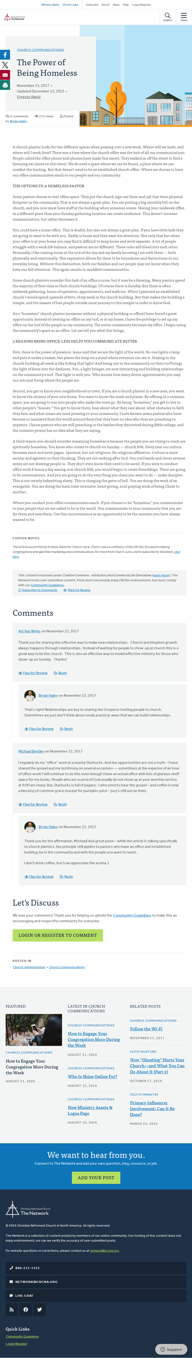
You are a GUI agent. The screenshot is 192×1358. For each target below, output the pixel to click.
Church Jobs (70, 5)
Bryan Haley (18, 121)
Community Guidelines (47, 585)
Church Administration (29, 967)
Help (126, 5)
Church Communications (40, 50)
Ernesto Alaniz (29, 97)
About (106, 5)
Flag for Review (35, 673)
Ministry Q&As (50, 5)
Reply (62, 673)
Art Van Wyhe (29, 631)
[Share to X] (5, 65)
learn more (161, 575)
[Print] (5, 85)
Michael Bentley (31, 752)
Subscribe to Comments (39, 590)
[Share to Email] (5, 75)
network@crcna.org (104, 1251)
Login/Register (141, 5)
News (116, 5)
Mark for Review (79, 590)
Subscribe (92, 5)
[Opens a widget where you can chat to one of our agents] (171, 1350)
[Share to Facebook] (5, 55)
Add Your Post (96, 1177)
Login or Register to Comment (57, 935)
